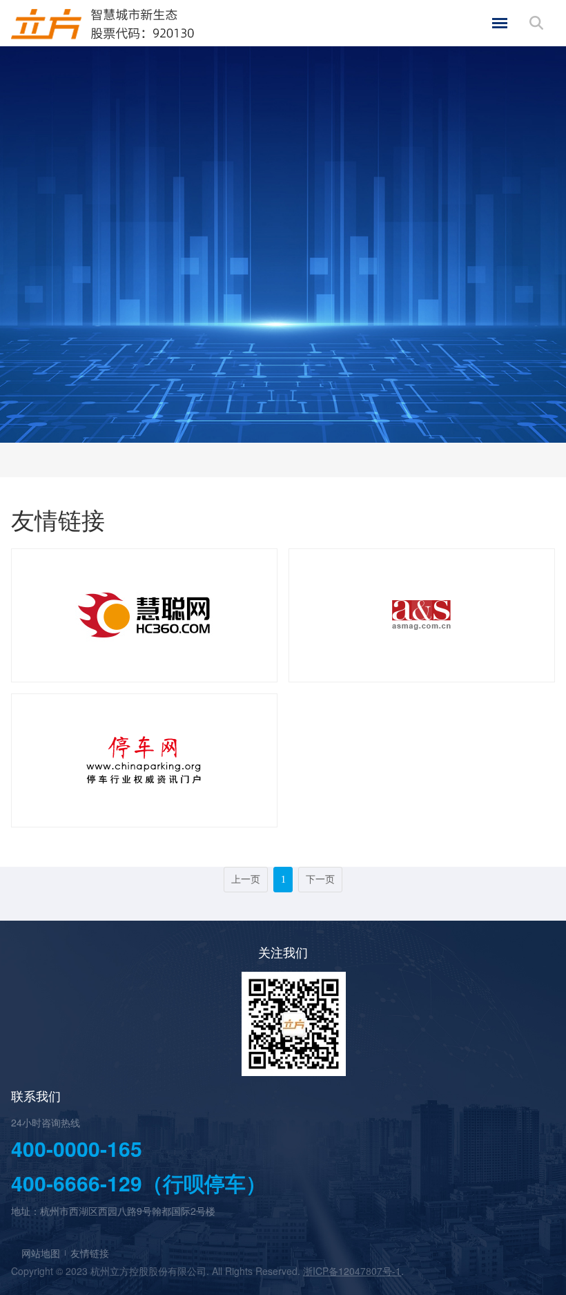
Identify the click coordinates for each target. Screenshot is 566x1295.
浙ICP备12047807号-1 (352, 1271)
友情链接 (89, 1253)
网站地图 (40, 1253)
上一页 (245, 879)
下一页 (320, 879)
